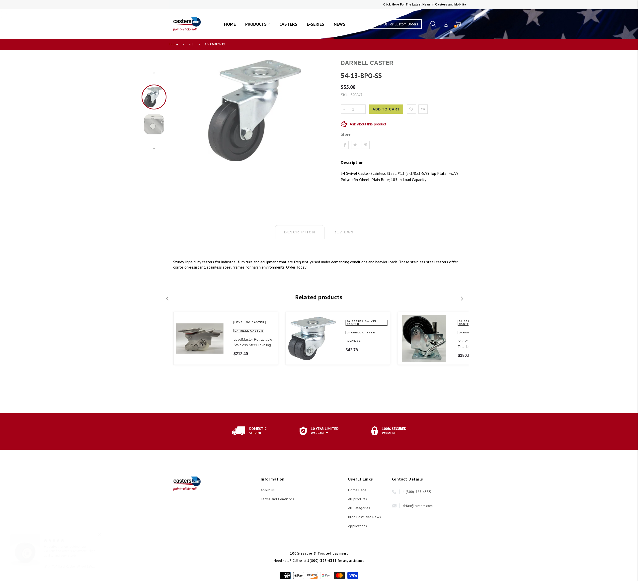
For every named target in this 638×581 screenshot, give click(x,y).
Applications (357, 526)
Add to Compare (423, 109)
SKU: (345, 95)
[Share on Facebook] (345, 145)
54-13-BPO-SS (215, 44)
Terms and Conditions (277, 499)
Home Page (357, 490)
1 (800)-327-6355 (417, 491)
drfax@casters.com (418, 505)
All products (357, 499)
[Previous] (183, 110)
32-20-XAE (354, 341)
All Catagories (359, 508)
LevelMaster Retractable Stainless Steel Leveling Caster (252, 342)
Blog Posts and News (364, 517)
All (191, 44)
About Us (268, 490)
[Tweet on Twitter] (355, 145)
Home (173, 44)
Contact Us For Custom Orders (394, 24)
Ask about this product (368, 124)
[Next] (325, 110)
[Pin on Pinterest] (366, 145)
